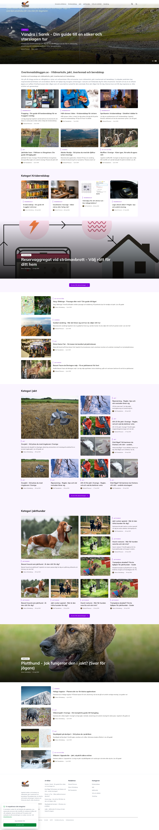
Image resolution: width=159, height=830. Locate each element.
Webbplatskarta (70, 820)
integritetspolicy (7, 817)
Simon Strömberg (25, 268)
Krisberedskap (72, 4)
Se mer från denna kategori (78, 285)
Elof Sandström (72, 790)
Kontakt (46, 820)
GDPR (51, 820)
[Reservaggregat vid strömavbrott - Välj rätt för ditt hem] (79, 250)
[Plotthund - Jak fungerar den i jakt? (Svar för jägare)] (79, 653)
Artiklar (48, 781)
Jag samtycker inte (20, 821)
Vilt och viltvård (96, 4)
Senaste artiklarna (60, 4)
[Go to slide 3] (156, 61)
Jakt (80, 4)
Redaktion (72, 781)
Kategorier (96, 781)
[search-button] (132, 4)
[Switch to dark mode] (136, 3)
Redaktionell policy (59, 820)
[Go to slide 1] (152, 60)
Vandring (106, 4)
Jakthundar (86, 4)
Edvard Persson (25, 49)
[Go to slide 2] (154, 60)
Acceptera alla (20, 825)
